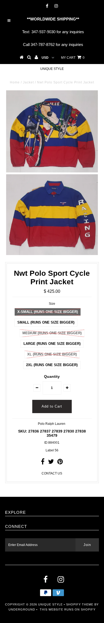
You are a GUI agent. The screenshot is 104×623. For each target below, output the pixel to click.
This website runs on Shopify (67, 609)
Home (15, 82)
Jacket (28, 82)
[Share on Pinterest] (60, 463)
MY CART (73, 58)
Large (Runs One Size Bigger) (52, 344)
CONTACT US (52, 473)
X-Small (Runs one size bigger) (47, 312)
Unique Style (52, 69)
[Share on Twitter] (51, 463)
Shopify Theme (79, 604)
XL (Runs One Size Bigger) (52, 354)
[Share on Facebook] (43, 463)
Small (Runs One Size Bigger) (45, 322)
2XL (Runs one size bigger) (52, 365)
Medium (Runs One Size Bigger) (52, 333)
